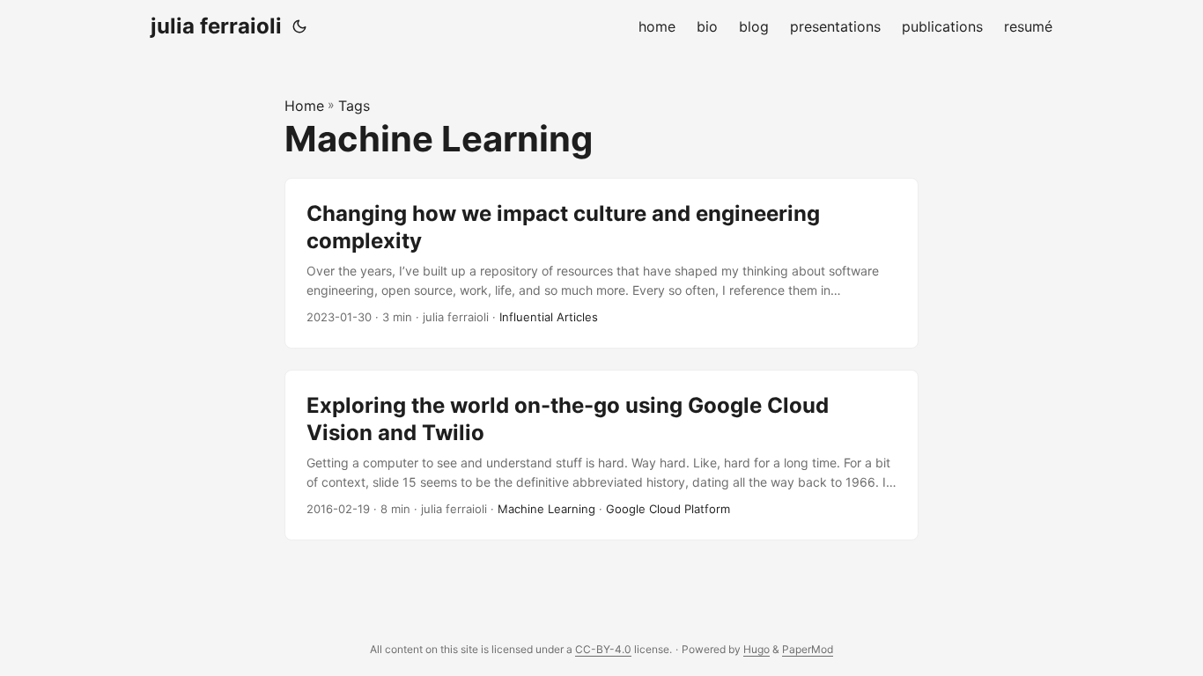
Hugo (756, 649)
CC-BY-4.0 (603, 649)
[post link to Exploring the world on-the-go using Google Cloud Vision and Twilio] (601, 455)
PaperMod (807, 649)
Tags (354, 105)
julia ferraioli (216, 26)
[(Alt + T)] (299, 26)
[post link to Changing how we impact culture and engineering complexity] (601, 263)
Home (304, 105)
